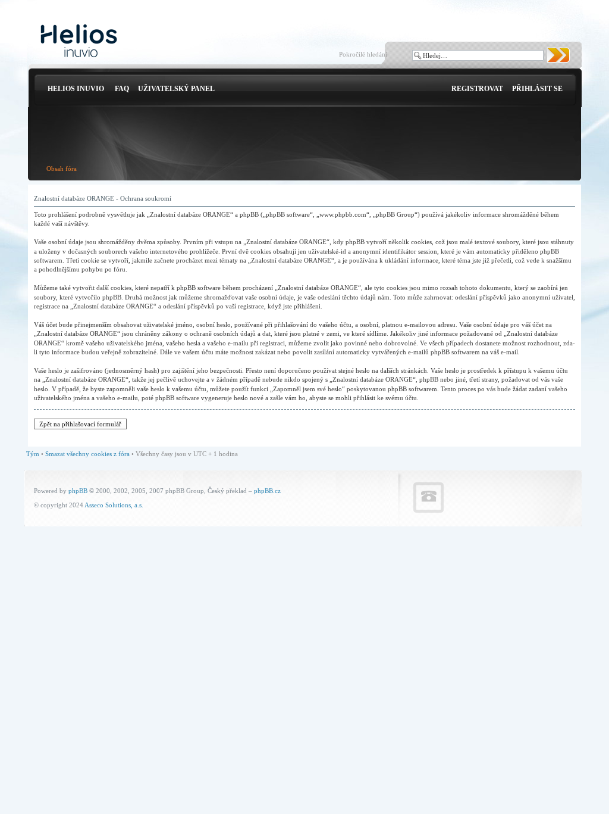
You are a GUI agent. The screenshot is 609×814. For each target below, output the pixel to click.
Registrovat (477, 89)
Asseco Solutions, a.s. (113, 505)
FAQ (122, 89)
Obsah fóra (61, 168)
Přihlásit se (537, 89)
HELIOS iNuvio (76, 89)
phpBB (77, 490)
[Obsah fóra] (79, 41)
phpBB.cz (267, 490)
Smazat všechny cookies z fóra (87, 453)
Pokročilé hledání (363, 54)
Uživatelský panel (176, 89)
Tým (32, 453)
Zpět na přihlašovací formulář (80, 424)
